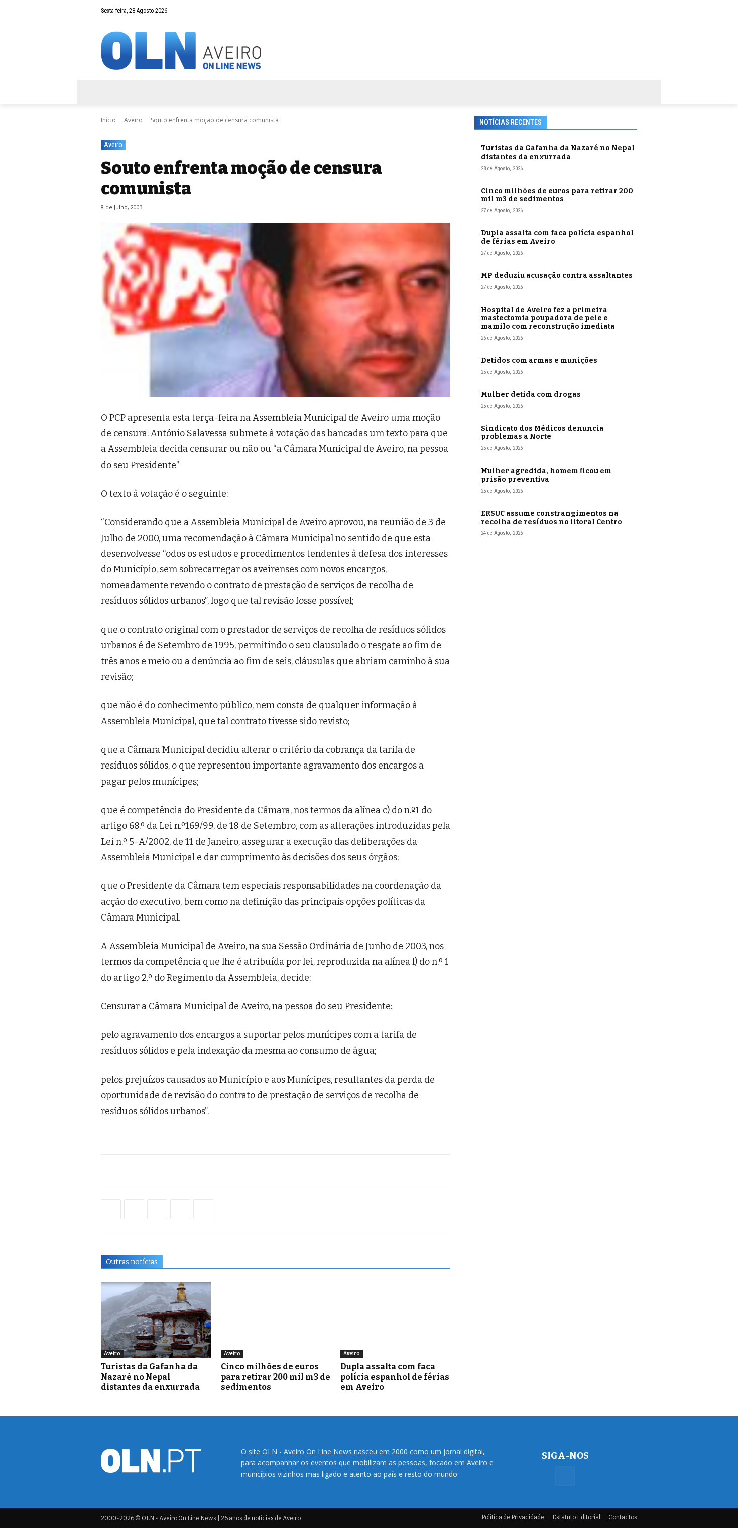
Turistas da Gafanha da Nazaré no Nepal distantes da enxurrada (150, 1377)
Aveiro (133, 120)
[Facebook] (629, 10)
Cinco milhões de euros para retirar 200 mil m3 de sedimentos (275, 1377)
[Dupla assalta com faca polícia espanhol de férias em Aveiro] (395, 1320)
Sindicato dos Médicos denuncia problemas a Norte (542, 432)
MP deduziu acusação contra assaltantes (557, 275)
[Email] (203, 1209)
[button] (610, 10)
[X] (157, 1209)
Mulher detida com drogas (531, 394)
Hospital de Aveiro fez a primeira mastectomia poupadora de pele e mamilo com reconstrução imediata (548, 318)
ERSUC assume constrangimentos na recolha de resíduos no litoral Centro (551, 517)
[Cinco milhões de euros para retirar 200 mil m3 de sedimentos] (276, 1320)
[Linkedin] (180, 1209)
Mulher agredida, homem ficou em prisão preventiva (546, 475)
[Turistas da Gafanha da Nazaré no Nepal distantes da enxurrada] (156, 1320)
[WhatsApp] (134, 1209)
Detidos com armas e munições (539, 360)
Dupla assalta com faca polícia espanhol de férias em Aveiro (394, 1377)
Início (108, 120)
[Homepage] (369, 50)
